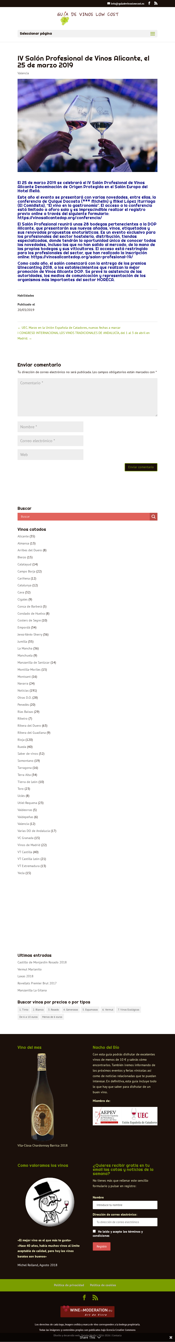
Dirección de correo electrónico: (115, 1214)
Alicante (23, 536)
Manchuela (25, 655)
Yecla (21, 873)
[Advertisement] (87, 915)
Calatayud (24, 564)
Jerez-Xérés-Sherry (30, 634)
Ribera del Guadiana (32, 733)
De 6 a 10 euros (28, 1017)
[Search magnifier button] (153, 517)
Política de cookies (103, 1285)
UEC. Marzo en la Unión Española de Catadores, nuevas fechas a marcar (69, 328)
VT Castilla (25, 852)
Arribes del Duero (30, 550)
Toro (21, 789)
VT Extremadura (29, 866)
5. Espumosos (90, 1009)
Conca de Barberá (30, 606)
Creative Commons (125, 1330)
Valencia (23, 73)
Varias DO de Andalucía (34, 831)
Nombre (98, 1197)
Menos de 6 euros (52, 1017)
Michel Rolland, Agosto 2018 (37, 1265)
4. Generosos (70, 1009)
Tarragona (25, 768)
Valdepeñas (25, 817)
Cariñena (24, 578)
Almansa (23, 543)
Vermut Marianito (30, 969)
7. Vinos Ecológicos (128, 1009)
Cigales (23, 599)
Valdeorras (25, 810)
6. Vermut (107, 1009)
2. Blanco (38, 1009)
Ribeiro (23, 718)
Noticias (23, 690)
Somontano (25, 761)
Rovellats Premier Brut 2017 (37, 983)
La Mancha (25, 648)
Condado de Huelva (31, 613)
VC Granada (25, 838)
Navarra (23, 683)
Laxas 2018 (25, 976)
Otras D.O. (24, 697)
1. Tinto (23, 1009)
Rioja (21, 740)
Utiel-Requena (27, 803)
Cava (21, 592)
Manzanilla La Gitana (32, 990)
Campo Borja (26, 571)
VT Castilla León (29, 859)
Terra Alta (24, 775)
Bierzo (22, 557)
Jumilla (22, 641)
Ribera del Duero (29, 726)
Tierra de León (28, 782)
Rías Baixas (25, 712)
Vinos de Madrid (29, 845)
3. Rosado (53, 1009)
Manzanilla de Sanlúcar (34, 662)
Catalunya (24, 585)
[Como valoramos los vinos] (50, 1224)
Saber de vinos (28, 754)
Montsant (24, 677)
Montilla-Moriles (29, 669)
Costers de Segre (29, 620)
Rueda (22, 747)
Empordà (24, 627)
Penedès (23, 705)
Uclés (21, 796)
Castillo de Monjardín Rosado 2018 (42, 962)
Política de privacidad (69, 1285)
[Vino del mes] (43, 1097)
